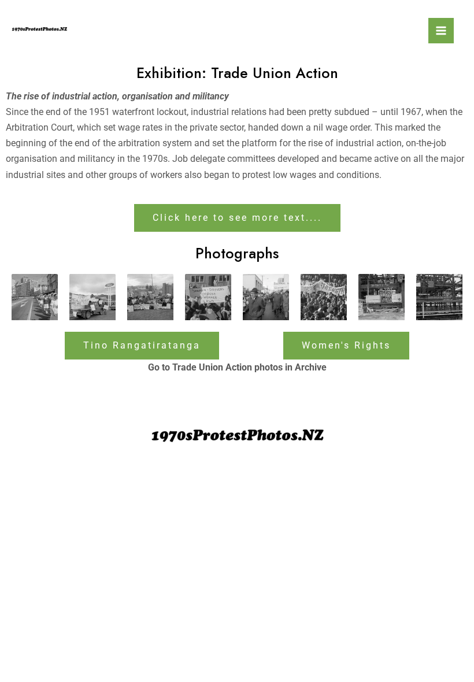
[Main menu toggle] (441, 30)
